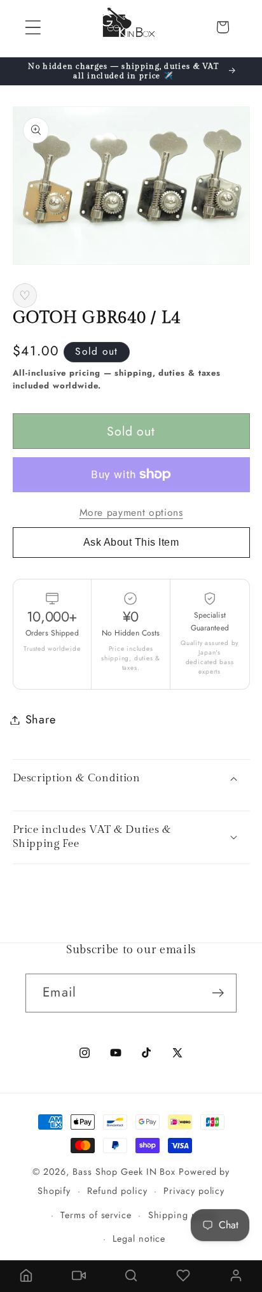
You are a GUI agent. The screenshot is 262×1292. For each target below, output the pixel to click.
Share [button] (40, 719)
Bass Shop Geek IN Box (124, 1171)
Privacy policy (193, 1190)
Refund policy (117, 1190)
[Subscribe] (218, 993)
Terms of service (96, 1215)
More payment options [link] (131, 513)
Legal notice (139, 1238)
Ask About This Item (131, 542)
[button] (33, 27)
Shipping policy (183, 1215)
